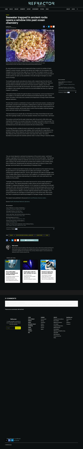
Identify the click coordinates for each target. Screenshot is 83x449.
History (42, 324)
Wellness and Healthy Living (59, 330)
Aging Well (56, 332)
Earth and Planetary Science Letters (37, 198)
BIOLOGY (16, 9)
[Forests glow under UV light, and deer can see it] (30, 265)
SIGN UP (68, 9)
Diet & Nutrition (57, 334)
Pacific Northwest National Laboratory (20, 201)
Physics (42, 327)
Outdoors (68, 322)
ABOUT (29, 322)
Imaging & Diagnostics (58, 325)
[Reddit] (51, 27)
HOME (6, 9)
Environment (43, 319)
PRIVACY (30, 329)
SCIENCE (42, 317)
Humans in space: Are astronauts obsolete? (47, 272)
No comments (30, 240)
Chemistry (43, 322)
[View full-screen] (53, 31)
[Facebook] (44, 27)
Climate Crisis (39, 235)
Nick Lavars (15, 245)
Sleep (55, 337)
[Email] (54, 27)
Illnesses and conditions (59, 319)
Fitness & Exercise (57, 336)
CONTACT (30, 330)
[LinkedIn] (49, 27)
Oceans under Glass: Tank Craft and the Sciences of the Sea (18, 214)
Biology (7, 261)
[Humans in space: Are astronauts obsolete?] (48, 265)
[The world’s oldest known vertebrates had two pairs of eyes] (12, 265)
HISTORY (29, 9)
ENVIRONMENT (35, 9)
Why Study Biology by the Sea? (12, 217)
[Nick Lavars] (8, 247)
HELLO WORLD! (31, 319)
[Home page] (41, 3)
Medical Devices (57, 327)
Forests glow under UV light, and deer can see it (30, 272)
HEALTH (11, 9)
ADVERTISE (30, 325)
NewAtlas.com (69, 317)
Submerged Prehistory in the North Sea (13, 211)
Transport (68, 324)
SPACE (47, 9)
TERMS (29, 327)
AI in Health (56, 324)
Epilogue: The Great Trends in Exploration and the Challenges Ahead (19, 223)
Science (11, 235)
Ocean (47, 235)
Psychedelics (56, 329)
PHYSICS (42, 9)
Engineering (68, 319)
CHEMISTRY (22, 9)
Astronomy (44, 261)
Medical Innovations (58, 322)
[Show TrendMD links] (53, 228)
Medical (42, 325)
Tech (67, 320)
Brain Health (56, 320)
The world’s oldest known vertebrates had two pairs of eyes (12, 273)
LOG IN (73, 9)
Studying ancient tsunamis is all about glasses (15, 220)
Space (42, 329)
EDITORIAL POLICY (32, 324)
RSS (29, 332)
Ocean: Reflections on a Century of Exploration (15, 207)
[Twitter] (46, 27)
